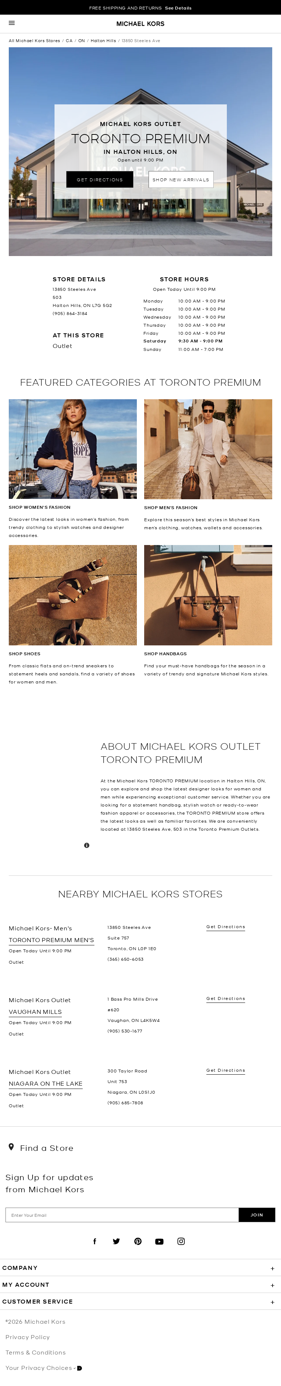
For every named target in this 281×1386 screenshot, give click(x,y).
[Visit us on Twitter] (116, 1247)
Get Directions (100, 179)
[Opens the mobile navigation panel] (11, 23)
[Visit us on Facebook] (95, 1247)
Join (257, 1215)
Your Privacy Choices (38, 1367)
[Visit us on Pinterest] (138, 1247)
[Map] (52, 780)
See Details (178, 8)
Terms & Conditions (35, 1352)
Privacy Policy (27, 1337)
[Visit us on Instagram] (181, 1247)
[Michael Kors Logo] (140, 24)
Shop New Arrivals (181, 179)
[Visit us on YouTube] (159, 1247)
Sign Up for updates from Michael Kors (49, 1183)
